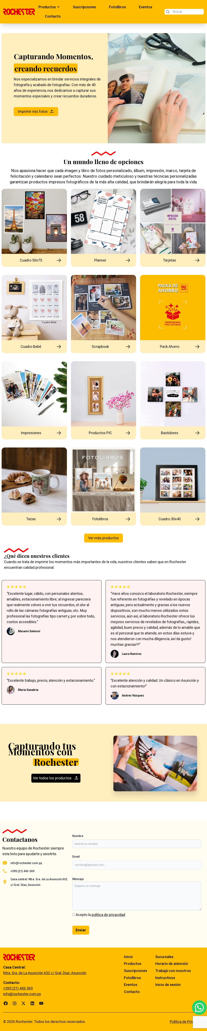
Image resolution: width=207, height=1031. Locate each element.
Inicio (128, 957)
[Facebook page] (5, 1003)
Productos (132, 963)
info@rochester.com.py (26, 863)
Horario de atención (171, 963)
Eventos (130, 984)
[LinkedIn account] (32, 1003)
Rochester (24, 1021)
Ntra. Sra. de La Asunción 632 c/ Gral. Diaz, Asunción (44, 973)
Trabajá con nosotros (173, 971)
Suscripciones (135, 971)
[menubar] (100, 11)
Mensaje (78, 879)
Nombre (77, 836)
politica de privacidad (108, 915)
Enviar (81, 930)
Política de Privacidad (187, 1021)
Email (76, 856)
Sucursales (164, 957)
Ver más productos (103, 538)
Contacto (132, 992)
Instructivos (165, 978)
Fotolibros (132, 978)
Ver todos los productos (52, 778)
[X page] (23, 1003)
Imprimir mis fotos (33, 111)
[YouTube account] (41, 1003)
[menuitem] (49, 7)
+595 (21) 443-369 (22, 871)
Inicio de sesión (168, 984)
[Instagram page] (14, 1003)
